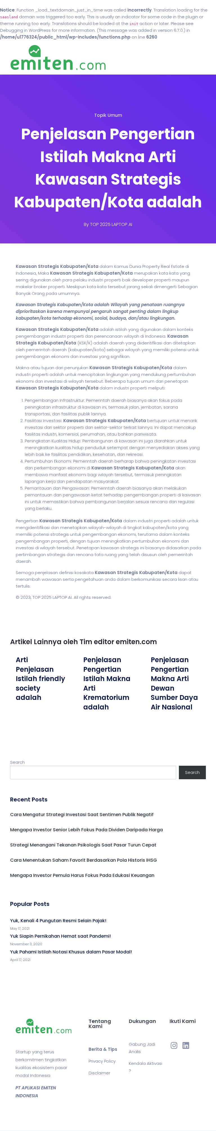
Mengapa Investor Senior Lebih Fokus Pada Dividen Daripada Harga (86, 830)
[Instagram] (174, 1045)
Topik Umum (108, 115)
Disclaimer (99, 1073)
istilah (121, 329)
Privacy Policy (102, 1061)
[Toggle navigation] (202, 57)
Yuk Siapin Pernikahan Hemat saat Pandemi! (60, 936)
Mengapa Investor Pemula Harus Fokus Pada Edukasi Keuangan (82, 875)
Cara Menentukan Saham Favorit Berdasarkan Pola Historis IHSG (83, 860)
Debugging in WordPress (25, 30)
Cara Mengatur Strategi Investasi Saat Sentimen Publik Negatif (82, 814)
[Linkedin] (185, 1045)
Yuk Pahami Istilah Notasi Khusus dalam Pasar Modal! (71, 952)
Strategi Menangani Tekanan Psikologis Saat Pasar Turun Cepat (83, 845)
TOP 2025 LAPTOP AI (111, 224)
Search (17, 762)
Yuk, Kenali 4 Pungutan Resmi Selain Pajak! (58, 920)
